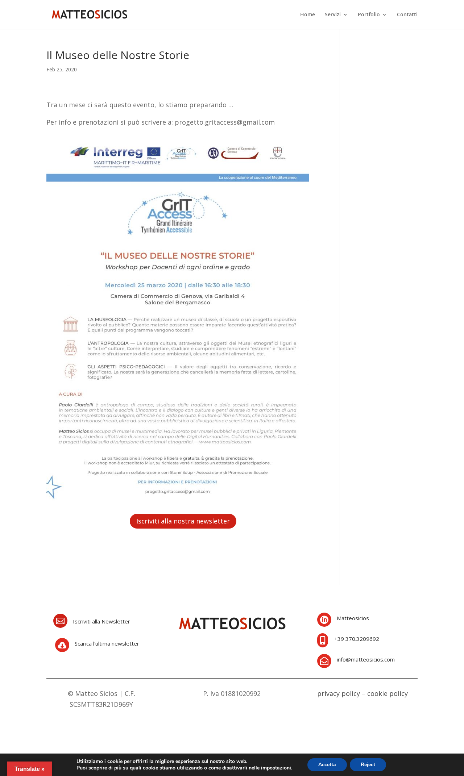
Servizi (333, 15)
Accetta (327, 764)
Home (307, 15)
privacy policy (338, 693)
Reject (368, 764)
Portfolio (369, 15)
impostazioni (276, 768)
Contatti (407, 15)
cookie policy (387, 693)
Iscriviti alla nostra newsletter (183, 521)
